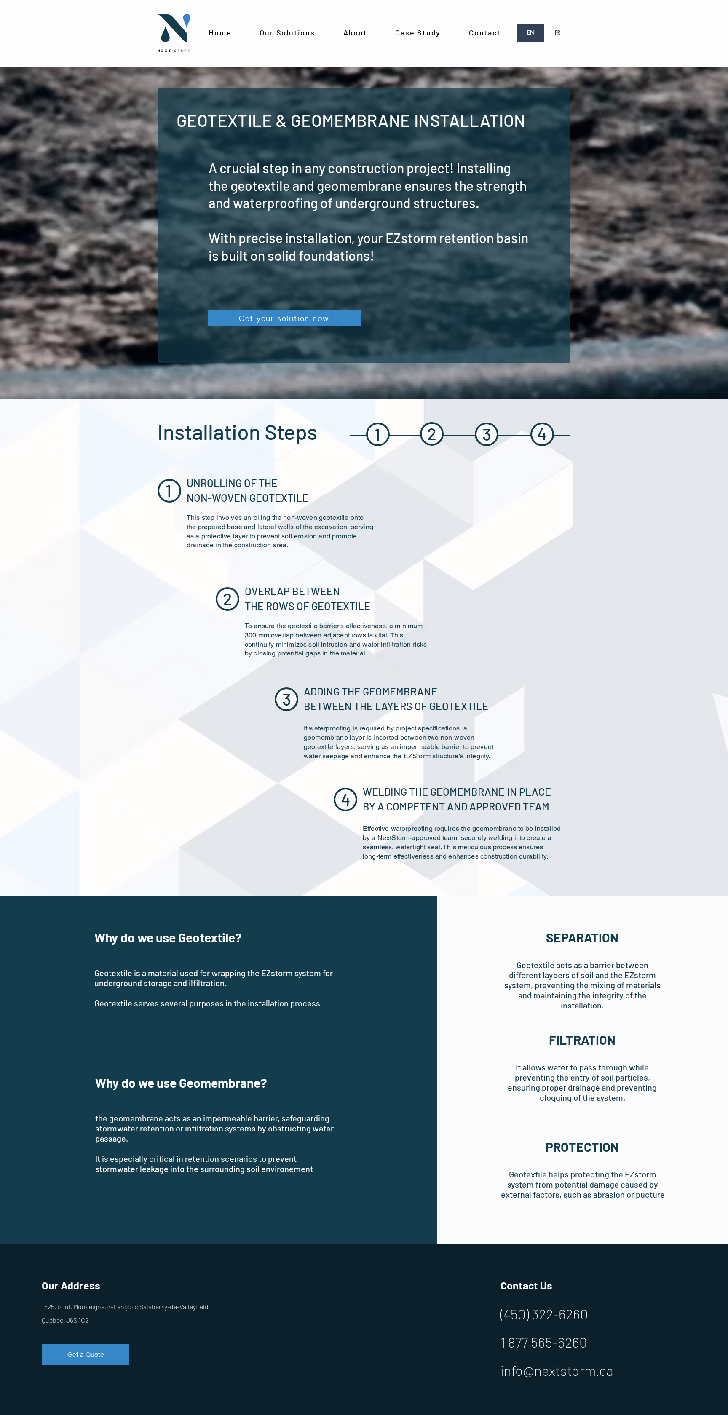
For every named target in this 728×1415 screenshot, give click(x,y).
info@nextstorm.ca (556, 1370)
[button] (287, 33)
